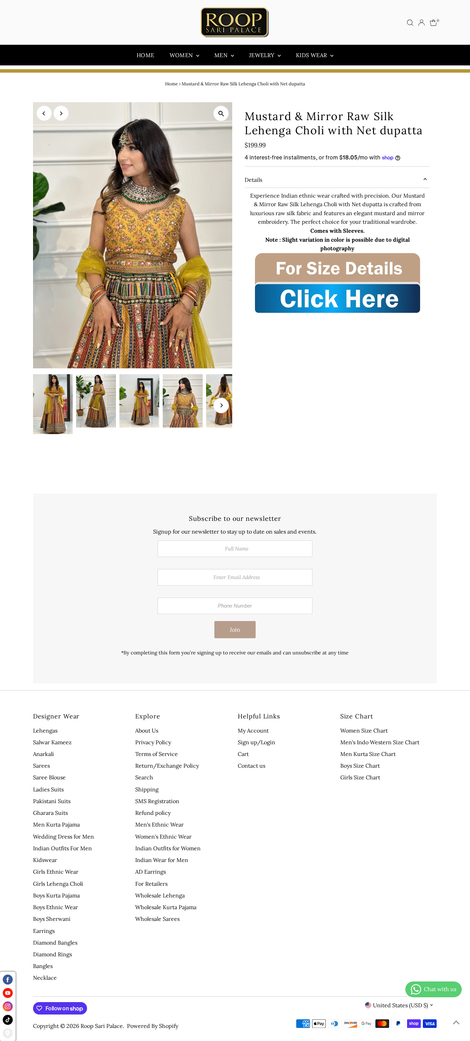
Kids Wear (312, 55)
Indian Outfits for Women (168, 848)
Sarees (41, 765)
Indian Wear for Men (161, 859)
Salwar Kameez (52, 742)
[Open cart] (433, 23)
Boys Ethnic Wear (55, 907)
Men (221, 55)
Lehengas (45, 730)
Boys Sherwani (52, 918)
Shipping (147, 789)
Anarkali (43, 753)
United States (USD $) (400, 1005)
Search (144, 777)
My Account (253, 730)
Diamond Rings (52, 954)
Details (253, 179)
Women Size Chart (364, 730)
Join (235, 629)
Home (145, 55)
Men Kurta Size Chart (368, 753)
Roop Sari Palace (102, 1025)
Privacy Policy (153, 742)
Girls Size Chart (360, 777)
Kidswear (45, 859)
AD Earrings (150, 871)
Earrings (44, 930)
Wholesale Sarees (157, 918)
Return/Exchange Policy (167, 765)
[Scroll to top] (456, 1022)
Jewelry (262, 55)
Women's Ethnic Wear (163, 836)
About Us (146, 730)
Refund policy (153, 812)
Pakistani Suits (52, 801)
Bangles (43, 966)
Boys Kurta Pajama (56, 895)
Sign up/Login (256, 742)
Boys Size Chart (360, 765)
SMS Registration (157, 801)
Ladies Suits (48, 789)
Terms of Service (156, 753)
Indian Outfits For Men (62, 848)
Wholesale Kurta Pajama (165, 907)
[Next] (61, 113)
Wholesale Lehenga (160, 895)
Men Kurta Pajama (56, 824)
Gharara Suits (50, 812)
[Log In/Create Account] (421, 23)
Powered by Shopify (152, 1025)
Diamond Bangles (55, 942)
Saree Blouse (49, 777)
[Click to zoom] (221, 113)
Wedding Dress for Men (63, 836)
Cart (243, 753)
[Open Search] (410, 23)
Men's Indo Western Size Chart (379, 742)
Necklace (45, 977)
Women (182, 55)
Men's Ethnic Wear (159, 824)
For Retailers (151, 883)
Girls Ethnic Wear (55, 871)
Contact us (251, 765)
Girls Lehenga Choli (58, 883)
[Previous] (44, 113)
